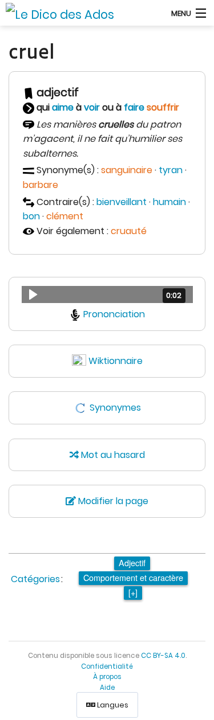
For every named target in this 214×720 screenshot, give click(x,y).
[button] (107, 294)
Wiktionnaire (115, 360)
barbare (40, 184)
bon (31, 216)
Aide (107, 687)
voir (92, 107)
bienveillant (121, 201)
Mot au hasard (112, 454)
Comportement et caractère (133, 577)
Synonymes (115, 407)
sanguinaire (126, 170)
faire (134, 107)
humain (169, 201)
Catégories (35, 579)
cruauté (129, 231)
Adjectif (132, 562)
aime (63, 107)
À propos (107, 676)
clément (64, 216)
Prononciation (114, 314)
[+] (133, 592)
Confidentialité (107, 666)
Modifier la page (112, 501)
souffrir (163, 107)
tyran (171, 170)
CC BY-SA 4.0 (163, 655)
